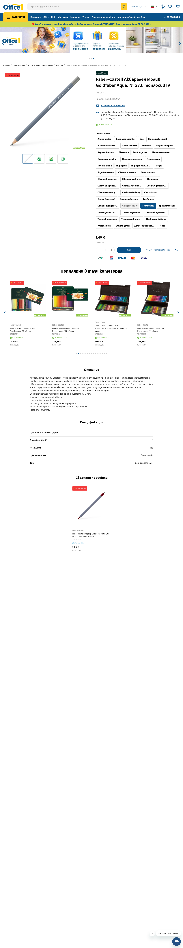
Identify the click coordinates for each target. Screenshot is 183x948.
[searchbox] (77, 6)
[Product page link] (28, 298)
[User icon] (162, 6)
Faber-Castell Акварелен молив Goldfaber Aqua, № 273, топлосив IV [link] (96, 65)
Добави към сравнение (159, 250)
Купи (129, 250)
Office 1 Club (49, 17)
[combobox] (139, 6)
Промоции (35, 17)
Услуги (85, 17)
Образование (19, 65)
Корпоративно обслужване (131, 17)
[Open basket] (177, 6)
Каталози (75, 17)
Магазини (63, 17)
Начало (6, 65)
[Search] (124, 6)
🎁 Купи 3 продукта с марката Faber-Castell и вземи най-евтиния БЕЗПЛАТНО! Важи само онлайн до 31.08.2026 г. (91, 24)
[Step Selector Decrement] (99, 250)
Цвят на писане (103, 134)
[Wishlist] (170, 6)
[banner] (91, 40)
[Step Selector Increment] (112, 250)
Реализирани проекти (103, 17)
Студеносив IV (130, 205)
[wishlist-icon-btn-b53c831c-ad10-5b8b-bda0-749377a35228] (177, 250)
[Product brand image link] (102, 73)
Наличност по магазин (113, 105)
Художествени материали (40, 65)
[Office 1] (13, 6)
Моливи (59, 65)
